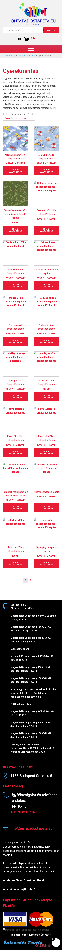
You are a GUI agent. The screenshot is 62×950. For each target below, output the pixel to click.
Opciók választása (15, 171)
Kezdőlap (10, 55)
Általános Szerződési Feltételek (24, 880)
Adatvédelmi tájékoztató (19, 889)
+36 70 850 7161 (23, 812)
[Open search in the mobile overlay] (31, 30)
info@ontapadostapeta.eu (31, 828)
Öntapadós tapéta (26, 55)
